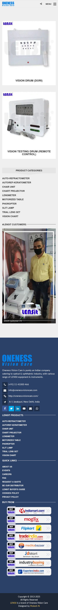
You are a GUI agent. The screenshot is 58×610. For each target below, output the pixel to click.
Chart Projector (13, 191)
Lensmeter (9, 195)
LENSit (13, 603)
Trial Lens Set (11, 212)
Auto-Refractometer (16, 178)
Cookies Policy (10, 493)
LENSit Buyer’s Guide (13, 489)
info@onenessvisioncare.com (22, 390)
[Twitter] (11, 409)
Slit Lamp (8, 207)
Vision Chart (10, 216)
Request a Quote (11, 481)
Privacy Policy (10, 496)
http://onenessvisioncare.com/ (23, 396)
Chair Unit (8, 186)
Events (6, 470)
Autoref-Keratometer (16, 182)
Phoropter (9, 203)
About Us (7, 466)
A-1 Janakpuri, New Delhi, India (24, 402)
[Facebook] (5, 409)
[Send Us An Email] (31, 409)
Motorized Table (13, 199)
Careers (7, 474)
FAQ (4, 477)
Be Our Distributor (12, 485)
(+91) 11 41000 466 (18, 384)
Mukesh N (35, 606)
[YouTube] (24, 409)
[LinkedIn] (18, 409)
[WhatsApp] (37, 409)
